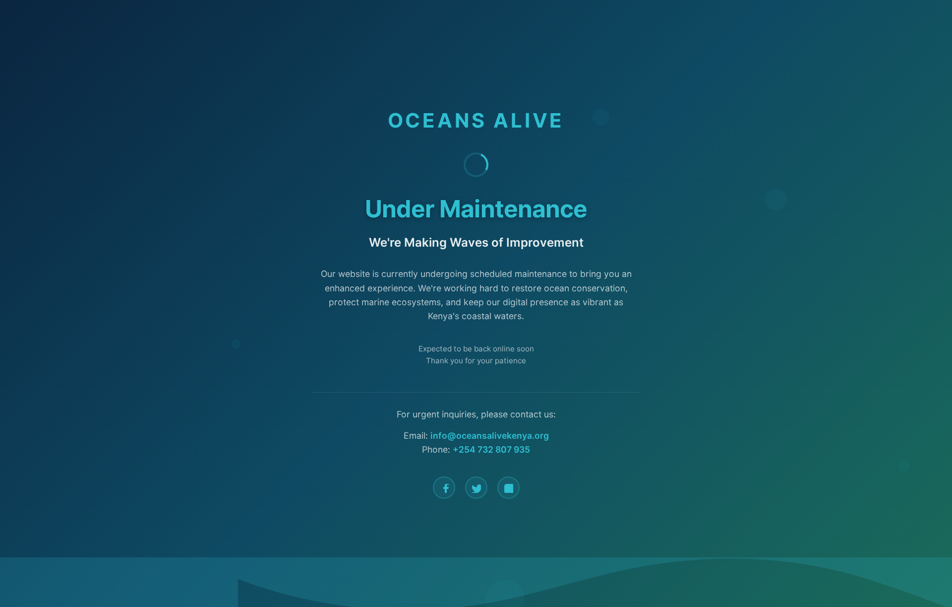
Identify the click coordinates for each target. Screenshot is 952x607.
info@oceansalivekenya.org (489, 435)
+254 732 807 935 (491, 449)
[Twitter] (476, 487)
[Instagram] (508, 487)
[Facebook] (444, 487)
